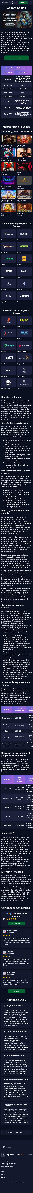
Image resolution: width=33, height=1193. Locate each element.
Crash (18, 131)
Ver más (16, 991)
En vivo (12, 131)
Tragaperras (26, 131)
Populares (4, 131)
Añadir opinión (16, 923)
